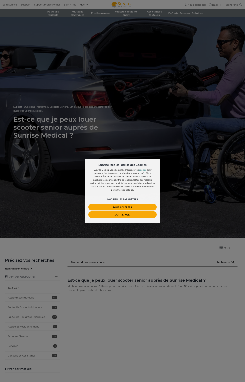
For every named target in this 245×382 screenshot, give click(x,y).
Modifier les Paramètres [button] (122, 199)
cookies (142, 169)
